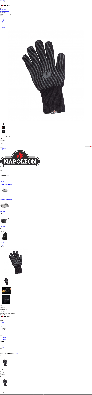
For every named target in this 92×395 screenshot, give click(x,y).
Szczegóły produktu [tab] (4, 148)
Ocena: (2, 369)
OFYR (2, 21)
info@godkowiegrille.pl (3, 9)
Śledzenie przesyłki (4, 338)
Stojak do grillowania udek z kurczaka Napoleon (6, 199)
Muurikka (3, 20)
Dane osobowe (3, 322)
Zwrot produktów (4, 339)
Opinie (2, 149)
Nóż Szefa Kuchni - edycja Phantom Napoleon (6, 184)
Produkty (3, 19)
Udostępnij (3, 144)
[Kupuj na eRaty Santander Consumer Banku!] (88, 146)
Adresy (2, 323)
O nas (2, 18)
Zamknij (1, 374)
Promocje (3, 345)
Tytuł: (1, 371)
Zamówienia (3, 321)
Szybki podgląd (2, 181)
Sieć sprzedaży (3, 346)
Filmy (2, 22)
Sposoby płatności (4, 337)
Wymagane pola (2, 373)
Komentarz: (1, 392)
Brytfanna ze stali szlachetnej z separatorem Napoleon (6, 214)
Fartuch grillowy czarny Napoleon (4, 245)
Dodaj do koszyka (3, 140)
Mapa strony (3, 347)
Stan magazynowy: (2, 141)
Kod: (0, 166)
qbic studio (17, 353)
